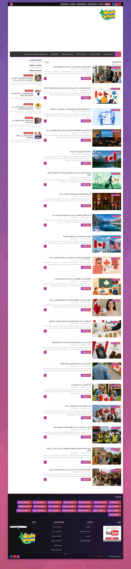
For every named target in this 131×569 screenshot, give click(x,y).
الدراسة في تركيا (38, 502)
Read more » (85, 78)
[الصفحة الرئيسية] (118, 54)
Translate (23, 529)
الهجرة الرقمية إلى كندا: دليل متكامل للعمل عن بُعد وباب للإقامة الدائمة (67, 87)
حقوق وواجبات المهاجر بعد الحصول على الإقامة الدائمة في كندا (70, 257)
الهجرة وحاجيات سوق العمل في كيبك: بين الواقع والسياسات (72, 66)
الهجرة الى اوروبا (95, 54)
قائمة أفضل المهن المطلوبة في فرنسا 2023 (22, 121)
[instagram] (116, 4)
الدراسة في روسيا (24, 502)
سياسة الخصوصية (81, 4)
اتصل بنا (73, 4)
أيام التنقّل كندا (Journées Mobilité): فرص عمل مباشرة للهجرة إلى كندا (68, 130)
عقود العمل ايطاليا (23, 510)
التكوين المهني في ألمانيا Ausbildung (24, 136)
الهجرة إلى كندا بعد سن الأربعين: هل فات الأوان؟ (75, 363)
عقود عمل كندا (114, 514)
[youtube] (119, 4)
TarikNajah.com (101, 556)
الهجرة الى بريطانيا (68, 510)
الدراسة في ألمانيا (100, 502)
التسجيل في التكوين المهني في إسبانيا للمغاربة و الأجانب (22, 107)
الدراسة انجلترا (114, 502)
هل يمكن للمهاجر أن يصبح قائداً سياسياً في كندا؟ (75, 193)
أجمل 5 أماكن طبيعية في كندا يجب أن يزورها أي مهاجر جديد (71, 215)
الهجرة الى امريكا (81, 54)
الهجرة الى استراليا (67, 54)
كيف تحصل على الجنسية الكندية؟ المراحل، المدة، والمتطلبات (71, 342)
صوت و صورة (58, 545)
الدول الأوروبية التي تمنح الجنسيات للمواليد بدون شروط (22, 94)
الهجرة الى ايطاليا (84, 510)
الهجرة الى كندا (108, 54)
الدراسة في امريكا (84, 502)
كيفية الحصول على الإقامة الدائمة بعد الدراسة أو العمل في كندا (70, 299)
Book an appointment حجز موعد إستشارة (35, 54)
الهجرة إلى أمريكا (24, 506)
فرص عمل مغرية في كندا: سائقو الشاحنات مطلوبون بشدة (72, 427)
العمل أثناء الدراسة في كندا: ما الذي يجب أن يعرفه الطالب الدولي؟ (70, 469)
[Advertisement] (65, 37)
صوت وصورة (54, 54)
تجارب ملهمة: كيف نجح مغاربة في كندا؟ (78, 405)
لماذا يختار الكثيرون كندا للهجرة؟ (80, 151)
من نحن (101, 4)
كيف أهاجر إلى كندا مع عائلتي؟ (81, 384)
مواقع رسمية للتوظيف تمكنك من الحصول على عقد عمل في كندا (22, 78)
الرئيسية (107, 4)
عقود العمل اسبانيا (38, 510)
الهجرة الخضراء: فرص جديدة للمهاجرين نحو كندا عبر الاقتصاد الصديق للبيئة (69, 173)
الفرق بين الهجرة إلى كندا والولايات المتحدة (77, 236)
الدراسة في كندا (113, 506)
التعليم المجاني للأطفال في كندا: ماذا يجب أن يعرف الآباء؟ (72, 278)
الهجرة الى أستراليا (84, 506)
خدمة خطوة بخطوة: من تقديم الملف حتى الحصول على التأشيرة (70, 109)
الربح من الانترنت (99, 506)
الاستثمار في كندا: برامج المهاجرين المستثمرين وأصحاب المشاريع (70, 321)
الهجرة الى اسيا (53, 506)
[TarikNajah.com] (107, 14)
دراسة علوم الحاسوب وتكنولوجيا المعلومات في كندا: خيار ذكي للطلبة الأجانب (69, 449)
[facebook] (113, 4)
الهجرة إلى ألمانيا (39, 506)
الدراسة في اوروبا (69, 502)
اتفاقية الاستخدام (92, 4)
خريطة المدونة (64, 4)
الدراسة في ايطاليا (53, 502)
